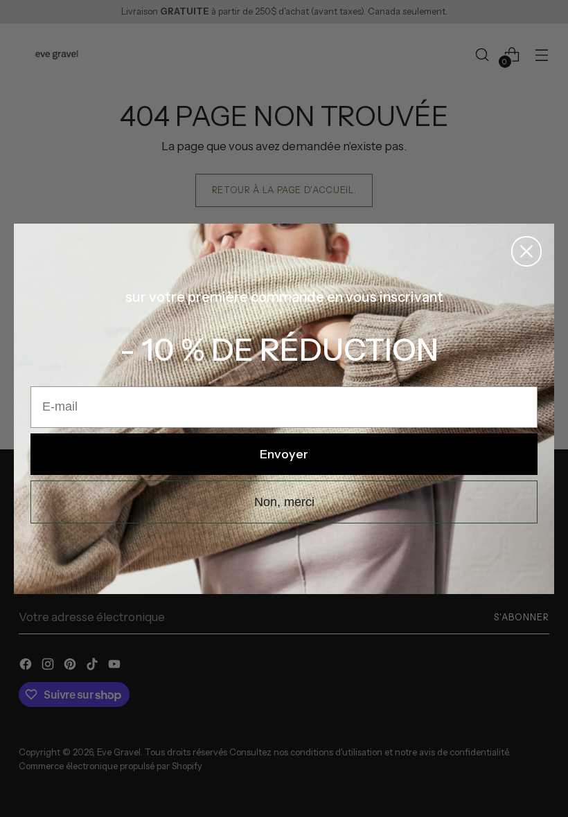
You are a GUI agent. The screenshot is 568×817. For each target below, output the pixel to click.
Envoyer (284, 454)
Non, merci (284, 502)
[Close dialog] (526, 251)
